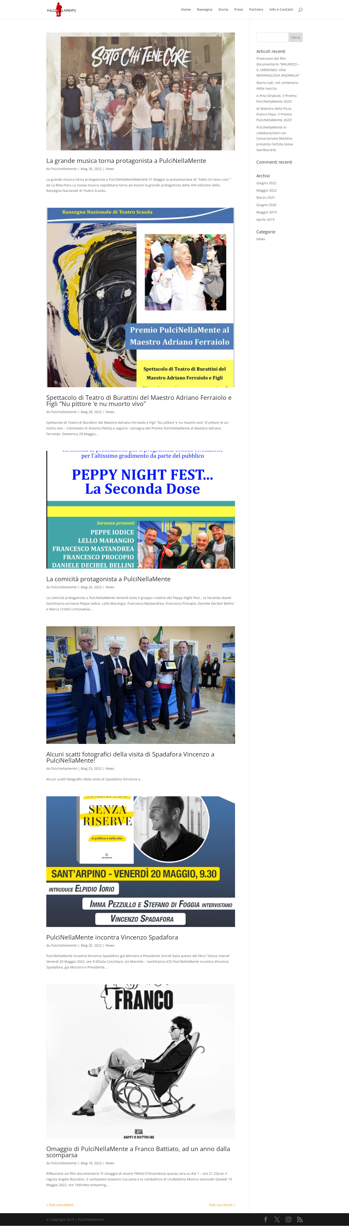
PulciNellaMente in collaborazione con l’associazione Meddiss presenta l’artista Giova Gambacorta (274, 138)
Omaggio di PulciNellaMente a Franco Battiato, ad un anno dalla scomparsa (138, 1151)
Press (238, 10)
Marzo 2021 (265, 197)
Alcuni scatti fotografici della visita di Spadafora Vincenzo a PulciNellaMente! (130, 757)
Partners (256, 10)
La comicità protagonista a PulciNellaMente (108, 579)
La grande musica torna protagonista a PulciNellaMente (126, 160)
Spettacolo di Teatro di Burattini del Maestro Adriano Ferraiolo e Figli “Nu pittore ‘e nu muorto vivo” (139, 400)
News (110, 168)
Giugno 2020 (266, 205)
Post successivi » (222, 1205)
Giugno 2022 (266, 183)
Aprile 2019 (265, 219)
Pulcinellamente (64, 168)
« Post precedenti (60, 1205)
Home (186, 10)
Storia (223, 10)
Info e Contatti (281, 10)
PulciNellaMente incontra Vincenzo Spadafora (112, 937)
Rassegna (204, 10)
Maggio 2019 (266, 212)
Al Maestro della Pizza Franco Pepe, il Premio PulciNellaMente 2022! (274, 114)
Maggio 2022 (266, 190)
